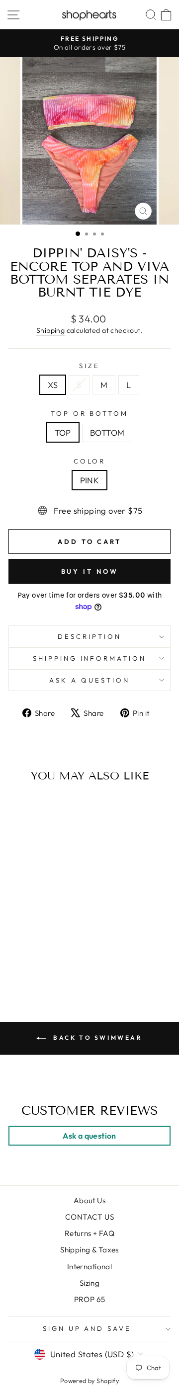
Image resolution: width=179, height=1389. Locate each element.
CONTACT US (89, 1217)
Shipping (50, 330)
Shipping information (90, 658)
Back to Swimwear (96, 1037)
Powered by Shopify (89, 1381)
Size (89, 366)
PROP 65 (89, 1299)
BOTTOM (107, 432)
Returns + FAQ (89, 1233)
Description (89, 636)
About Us (89, 1200)
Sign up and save (87, 1328)
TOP (63, 432)
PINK (89, 480)
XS (53, 385)
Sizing (89, 1283)
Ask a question (89, 680)
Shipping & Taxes (89, 1249)
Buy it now (89, 571)
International (89, 1266)
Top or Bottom (90, 413)
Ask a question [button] (89, 1136)
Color (90, 461)
